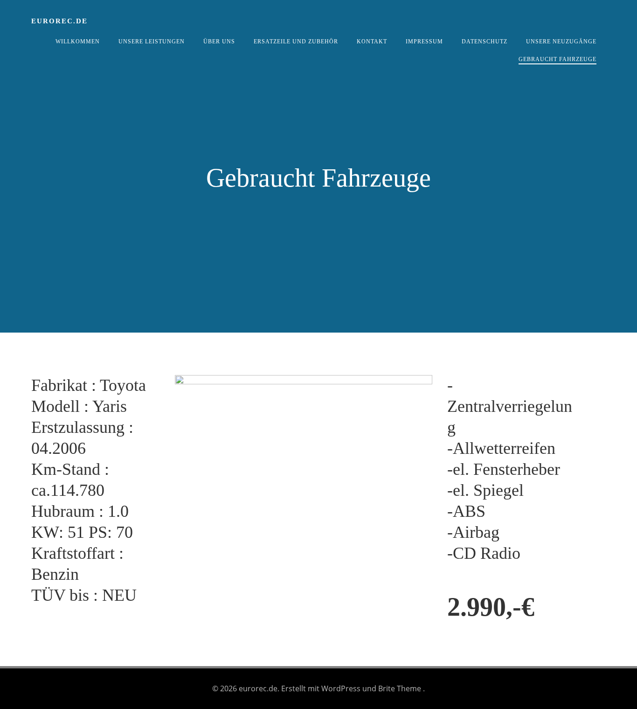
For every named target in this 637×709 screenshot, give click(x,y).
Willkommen (77, 41)
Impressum (424, 41)
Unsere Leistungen (151, 41)
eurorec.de (59, 21)
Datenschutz (484, 41)
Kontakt (372, 41)
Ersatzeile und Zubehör (296, 41)
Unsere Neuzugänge (561, 41)
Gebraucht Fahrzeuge (557, 59)
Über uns (219, 41)
